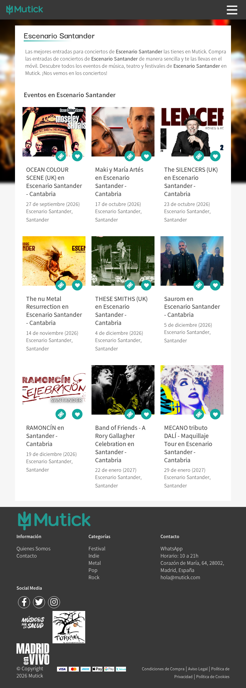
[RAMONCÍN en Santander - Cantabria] (54, 390)
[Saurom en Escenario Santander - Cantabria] (192, 261)
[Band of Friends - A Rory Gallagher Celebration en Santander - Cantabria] (123, 390)
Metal (94, 562)
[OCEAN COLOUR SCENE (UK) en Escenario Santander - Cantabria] (54, 131)
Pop (93, 569)
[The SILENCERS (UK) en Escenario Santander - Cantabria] (192, 131)
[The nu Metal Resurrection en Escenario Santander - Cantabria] (54, 261)
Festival (96, 548)
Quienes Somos (33, 548)
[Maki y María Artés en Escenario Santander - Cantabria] (123, 131)
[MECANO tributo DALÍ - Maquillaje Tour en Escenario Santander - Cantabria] (192, 390)
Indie (93, 555)
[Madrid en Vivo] (68, 626)
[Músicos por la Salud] (32, 623)
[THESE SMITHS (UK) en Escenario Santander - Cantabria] (123, 261)
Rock (93, 577)
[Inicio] (24, 9)
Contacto (26, 555)
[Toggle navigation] (232, 9)
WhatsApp (171, 548)
